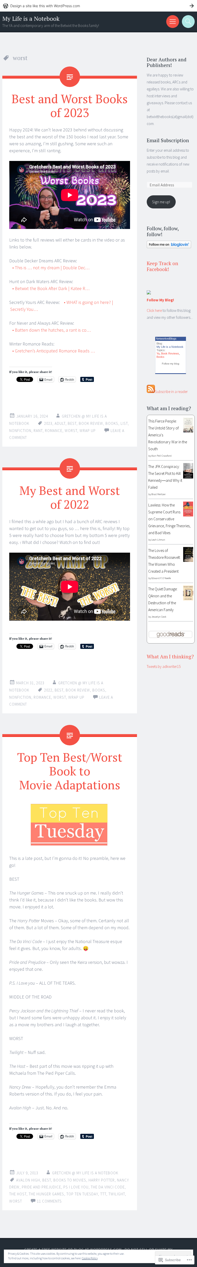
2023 (48, 423)
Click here (154, 310)
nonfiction (20, 430)
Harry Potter (101, 1180)
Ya (158, 353)
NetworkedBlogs (166, 338)
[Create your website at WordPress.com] (98, 6)
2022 (48, 690)
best (72, 423)
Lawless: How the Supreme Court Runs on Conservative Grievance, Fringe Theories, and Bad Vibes (169, 519)
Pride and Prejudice (41, 1187)
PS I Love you (75, 1187)
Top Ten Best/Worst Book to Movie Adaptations (69, 771)
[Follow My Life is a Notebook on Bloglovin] (169, 246)
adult (60, 423)
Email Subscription (168, 140)
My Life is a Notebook (31, 19)
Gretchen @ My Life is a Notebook (85, 1172)
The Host (17, 1194)
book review (91, 423)
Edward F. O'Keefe (161, 578)
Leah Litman (158, 539)
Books (160, 356)
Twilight (117, 1194)
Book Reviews (170, 353)
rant (38, 430)
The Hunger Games (46, 1194)
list (124, 423)
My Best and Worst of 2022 (69, 497)
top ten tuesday (82, 1194)
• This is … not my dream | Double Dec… (50, 268)
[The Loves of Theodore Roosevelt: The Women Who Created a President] (188, 560)
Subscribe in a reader (171, 391)
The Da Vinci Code (108, 1187)
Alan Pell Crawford (161, 455)
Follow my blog (170, 363)
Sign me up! (161, 201)
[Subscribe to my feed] (151, 391)
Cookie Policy (90, 1258)
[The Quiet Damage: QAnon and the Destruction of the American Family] (188, 599)
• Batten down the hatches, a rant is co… (51, 330)
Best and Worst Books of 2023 (70, 105)
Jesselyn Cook (158, 616)
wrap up (88, 430)
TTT (103, 1194)
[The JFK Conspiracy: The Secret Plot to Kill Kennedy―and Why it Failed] (188, 477)
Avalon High (28, 1180)
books (111, 423)
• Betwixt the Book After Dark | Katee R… (50, 288)
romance (53, 430)
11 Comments (49, 1201)
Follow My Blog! (160, 299)
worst (71, 430)
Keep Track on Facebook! (162, 266)
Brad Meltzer (158, 494)
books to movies (69, 1180)
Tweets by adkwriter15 (164, 666)
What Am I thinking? (170, 656)
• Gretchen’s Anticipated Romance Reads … (53, 351)
